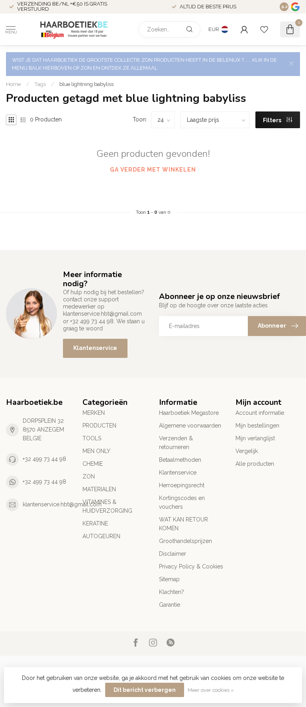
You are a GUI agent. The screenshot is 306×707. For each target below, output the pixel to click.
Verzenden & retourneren (176, 442)
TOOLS (91, 438)
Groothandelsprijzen (185, 541)
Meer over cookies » (211, 690)
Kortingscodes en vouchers (182, 502)
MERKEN (93, 413)
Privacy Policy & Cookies (191, 566)
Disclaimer (172, 554)
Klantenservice (95, 348)
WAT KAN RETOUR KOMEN (183, 523)
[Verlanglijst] (264, 29)
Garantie (169, 605)
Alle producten (254, 464)
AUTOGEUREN (101, 536)
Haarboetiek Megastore (189, 413)
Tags (40, 84)
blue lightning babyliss (86, 84)
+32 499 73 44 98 (44, 459)
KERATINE (95, 523)
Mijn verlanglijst (255, 438)
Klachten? (171, 592)
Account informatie (259, 413)
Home (13, 84)
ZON (88, 476)
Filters (272, 120)
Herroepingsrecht (181, 485)
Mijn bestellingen (257, 425)
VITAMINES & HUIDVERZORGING (107, 506)
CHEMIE (92, 464)
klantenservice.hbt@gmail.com (62, 504)
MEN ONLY (96, 451)
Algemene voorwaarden (190, 425)
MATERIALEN (99, 489)
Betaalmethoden (180, 460)
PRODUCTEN (99, 425)
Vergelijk (246, 451)
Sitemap (169, 579)
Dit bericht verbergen (145, 690)
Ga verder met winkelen (153, 169)
